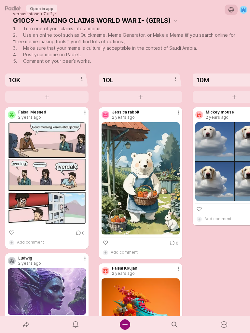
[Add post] (125, 324)
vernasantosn (26, 14)
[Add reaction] (12, 232)
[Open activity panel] (75, 324)
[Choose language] (231, 10)
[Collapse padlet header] (175, 20)
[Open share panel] (26, 324)
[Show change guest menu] (243, 9)
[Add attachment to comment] (11, 242)
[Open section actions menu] (81, 79)
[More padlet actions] (223, 324)
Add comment (30, 242)
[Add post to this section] (47, 97)
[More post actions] (81, 115)
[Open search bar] (174, 324)
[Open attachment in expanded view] (47, 173)
